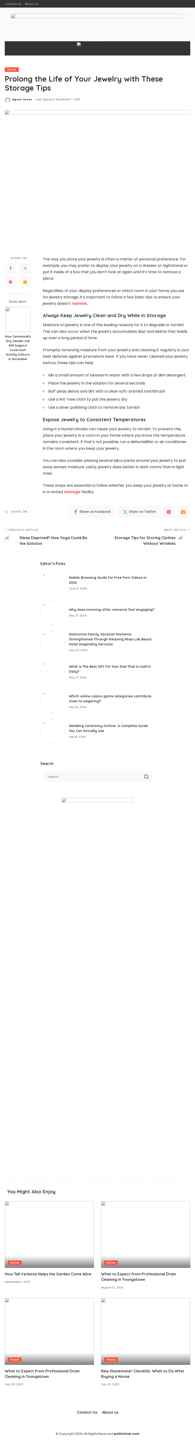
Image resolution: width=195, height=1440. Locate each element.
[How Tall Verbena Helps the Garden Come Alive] (49, 1234)
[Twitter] (25, 268)
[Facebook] (10, 268)
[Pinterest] (10, 282)
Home (12, 69)
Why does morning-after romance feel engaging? (111, 609)
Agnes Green (22, 99)
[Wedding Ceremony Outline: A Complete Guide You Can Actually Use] (52, 731)
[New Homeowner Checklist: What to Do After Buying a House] (145, 1331)
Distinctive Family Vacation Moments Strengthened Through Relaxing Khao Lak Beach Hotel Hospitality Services (110, 639)
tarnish (79, 303)
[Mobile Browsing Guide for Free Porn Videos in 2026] (52, 583)
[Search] (182, 48)
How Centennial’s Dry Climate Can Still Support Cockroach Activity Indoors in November (18, 347)
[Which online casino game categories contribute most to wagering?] (52, 701)
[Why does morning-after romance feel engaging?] (52, 613)
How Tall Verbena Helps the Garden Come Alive (48, 1274)
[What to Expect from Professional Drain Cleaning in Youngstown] (145, 1234)
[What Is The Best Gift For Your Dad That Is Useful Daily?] (52, 672)
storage (72, 492)
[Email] (25, 282)
